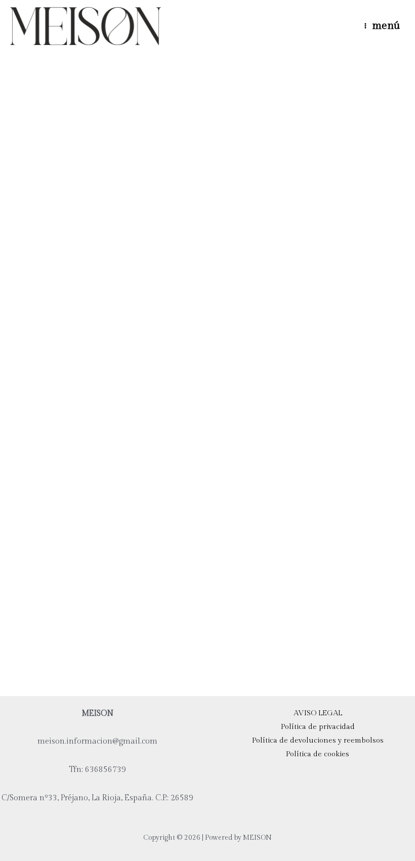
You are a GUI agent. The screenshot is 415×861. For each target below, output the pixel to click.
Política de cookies (317, 754)
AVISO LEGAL (318, 713)
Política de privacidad (318, 726)
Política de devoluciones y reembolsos (318, 740)
